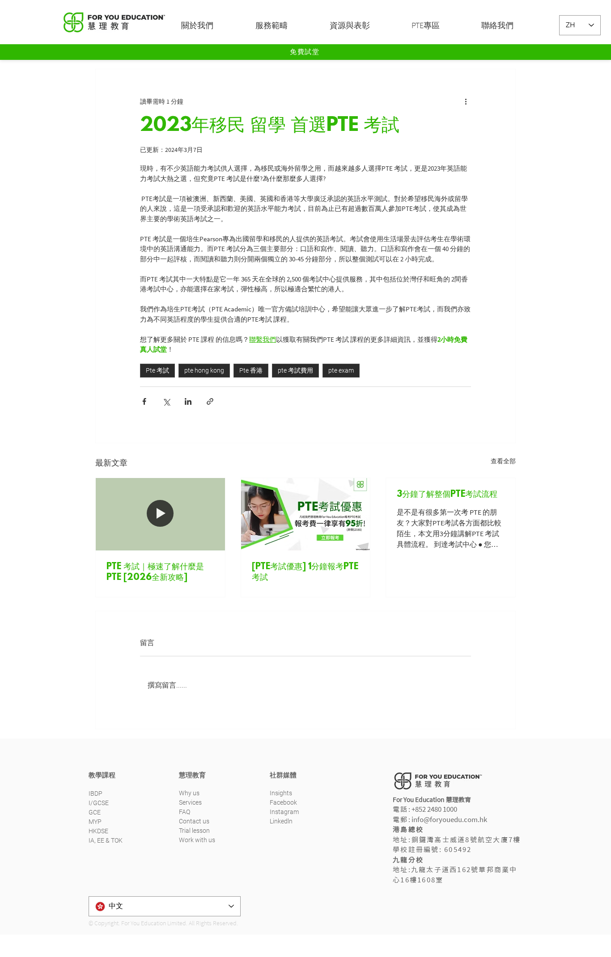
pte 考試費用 (295, 370)
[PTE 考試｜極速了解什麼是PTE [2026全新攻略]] (160, 514)
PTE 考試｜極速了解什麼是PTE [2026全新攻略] (155, 572)
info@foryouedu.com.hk (449, 819)
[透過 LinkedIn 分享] (188, 401)
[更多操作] (465, 101)
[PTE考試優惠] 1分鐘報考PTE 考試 (305, 572)
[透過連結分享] (210, 401)
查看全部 (503, 461)
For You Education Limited (153, 923)
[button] (211, 25)
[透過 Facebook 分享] (144, 401)
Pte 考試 (157, 370)
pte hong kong (204, 370)
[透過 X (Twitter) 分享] (166, 401)
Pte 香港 (251, 370)
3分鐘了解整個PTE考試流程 (447, 494)
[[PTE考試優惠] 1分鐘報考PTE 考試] (305, 514)
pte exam (341, 370)
